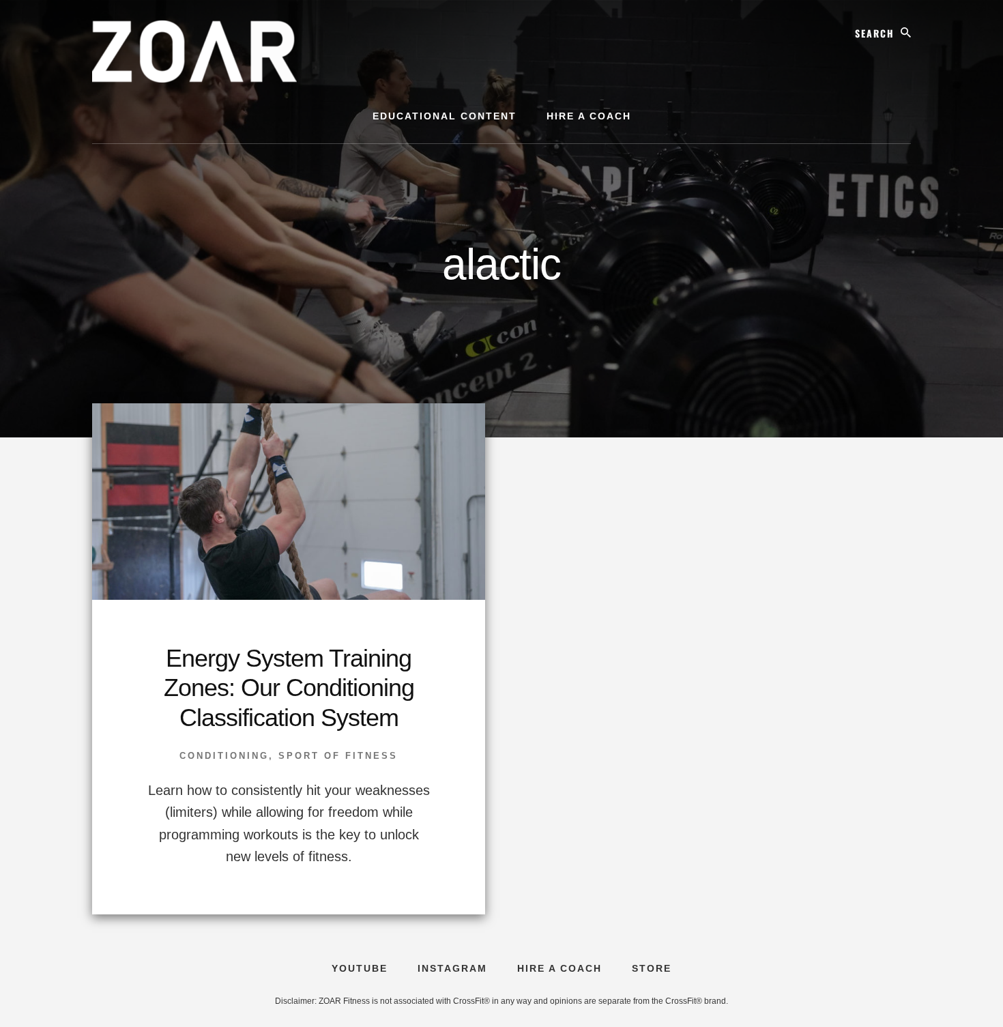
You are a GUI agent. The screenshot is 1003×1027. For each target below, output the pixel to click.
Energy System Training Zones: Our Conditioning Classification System (289, 687)
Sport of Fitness (338, 756)
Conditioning (224, 756)
